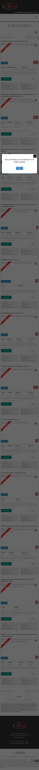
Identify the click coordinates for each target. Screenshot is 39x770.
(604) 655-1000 (5, 87)
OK (19, 168)
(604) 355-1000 (24, 87)
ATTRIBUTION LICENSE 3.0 (29, 756)
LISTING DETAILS (6, 79)
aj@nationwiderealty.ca (7, 88)
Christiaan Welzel (14, 756)
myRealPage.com (19, 753)
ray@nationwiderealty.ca (27, 88)
